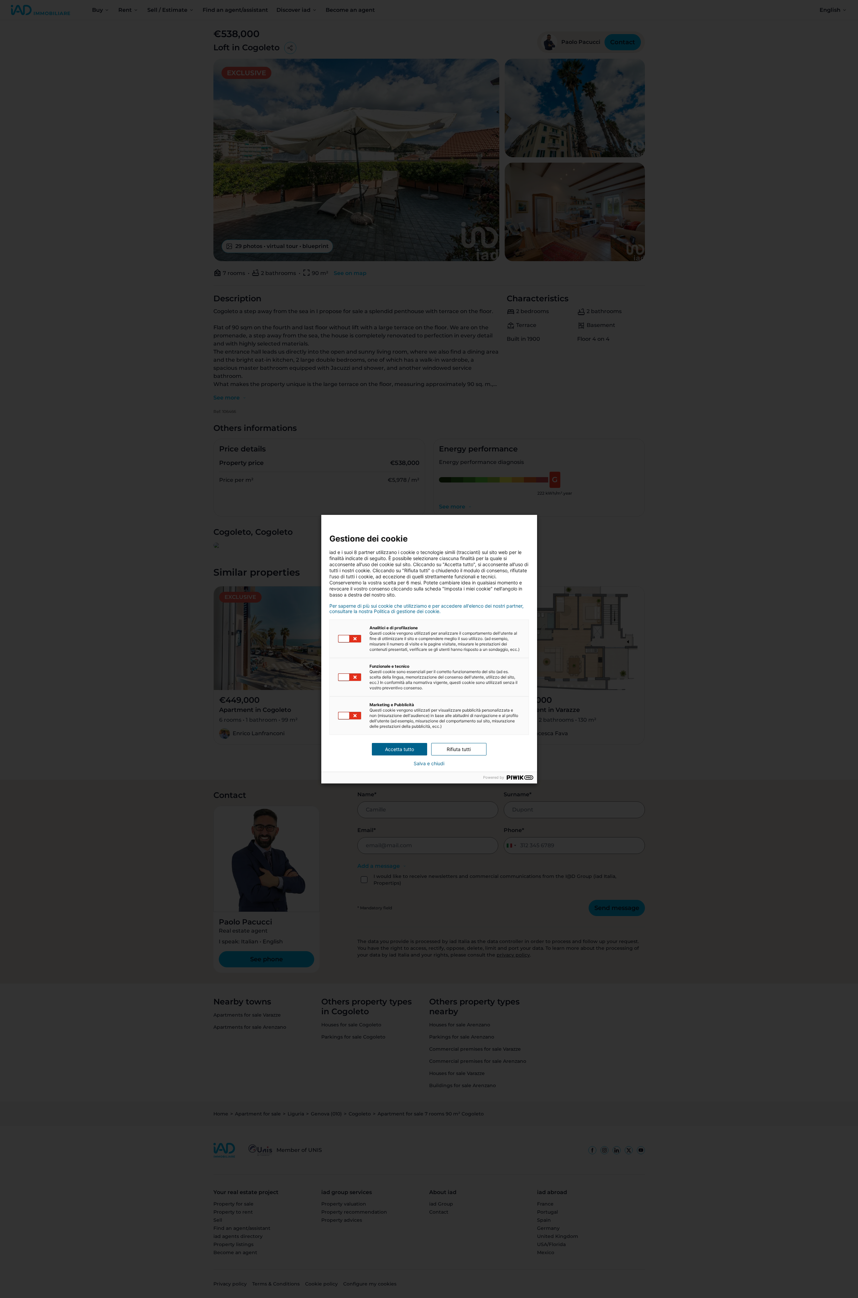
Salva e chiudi (429, 763)
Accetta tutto (399, 749)
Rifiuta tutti (459, 749)
